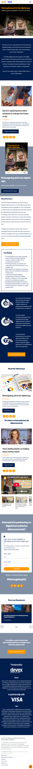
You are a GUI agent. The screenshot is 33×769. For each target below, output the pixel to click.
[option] (16, 613)
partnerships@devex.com (16, 651)
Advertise (3, 759)
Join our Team (4, 765)
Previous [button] (2, 626)
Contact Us (3, 763)
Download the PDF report (10, 191)
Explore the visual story (10, 131)
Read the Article (8, 410)
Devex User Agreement (18, 751)
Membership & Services (6, 757)
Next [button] (31, 626)
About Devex (4, 755)
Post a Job (3, 761)
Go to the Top (10, 753)
